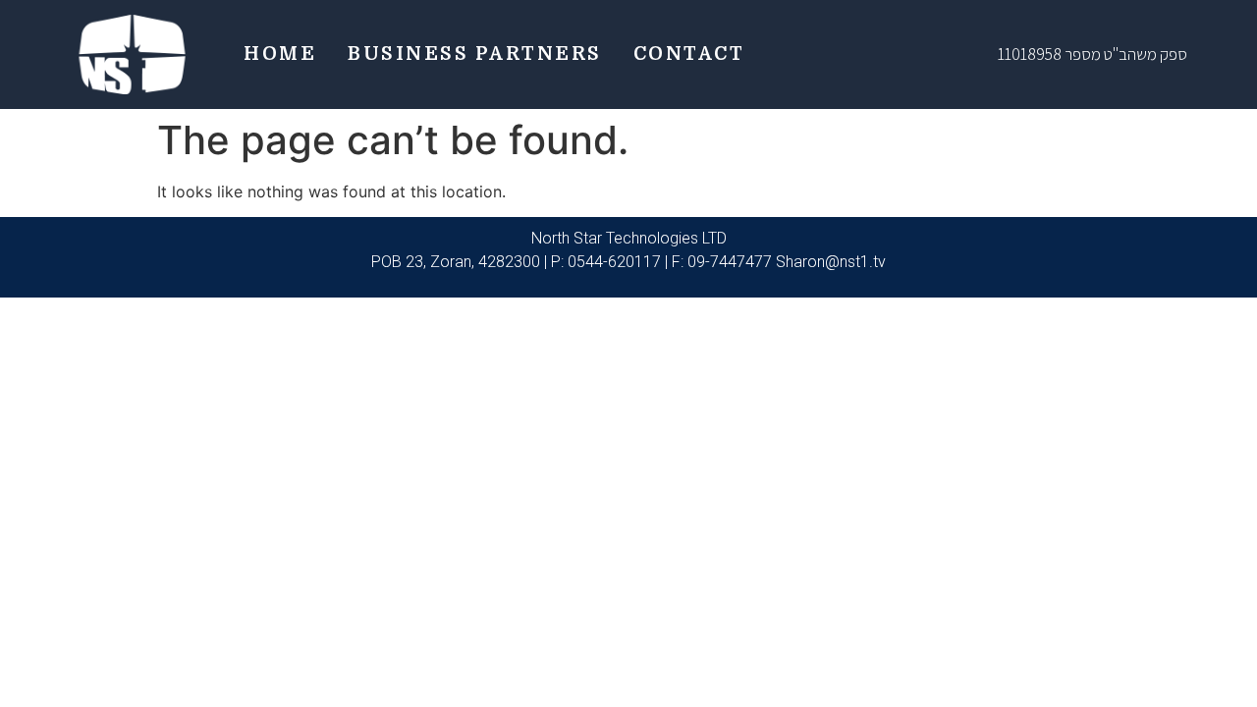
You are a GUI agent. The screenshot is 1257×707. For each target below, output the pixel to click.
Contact (689, 54)
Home (280, 54)
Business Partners (475, 54)
